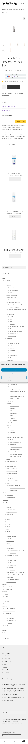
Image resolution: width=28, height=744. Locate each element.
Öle (12, 415)
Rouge (11, 401)
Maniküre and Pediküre (12, 461)
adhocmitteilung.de (6, 721)
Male (8, 601)
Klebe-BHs (12, 562)
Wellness (8, 483)
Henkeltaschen (11, 618)
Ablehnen (14, 373)
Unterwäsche (11, 548)
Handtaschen (8, 613)
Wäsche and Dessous (11, 582)
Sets (11, 292)
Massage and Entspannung (14, 485)
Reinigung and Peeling (15, 389)
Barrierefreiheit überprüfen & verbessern (14, 697)
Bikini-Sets (12, 509)
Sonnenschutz (13, 451)
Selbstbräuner (13, 444)
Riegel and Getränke (12, 468)
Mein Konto (4, 741)
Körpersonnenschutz (16, 456)
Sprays (12, 418)
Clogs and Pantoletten (12, 512)
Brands (6, 594)
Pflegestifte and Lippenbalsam (17, 435)
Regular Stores (10, 495)
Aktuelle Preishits (12, 497)
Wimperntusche (8, 10)
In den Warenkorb (13, 87)
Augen (3, 10)
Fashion (5, 584)
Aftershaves (12, 476)
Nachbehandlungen (12, 473)
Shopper (10, 623)
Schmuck (5, 606)
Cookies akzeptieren (14, 370)
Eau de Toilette (10, 517)
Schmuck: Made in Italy (10, 608)
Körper (9, 403)
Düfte (8, 283)
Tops (9, 543)
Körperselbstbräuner (16, 449)
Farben (11, 299)
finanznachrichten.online (8, 723)
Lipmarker (12, 430)
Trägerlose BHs (13, 565)
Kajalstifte (12, 348)
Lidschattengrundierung (15, 353)
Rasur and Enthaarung (12, 471)
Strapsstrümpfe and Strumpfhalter (16, 572)
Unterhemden (13, 553)
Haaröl (11, 319)
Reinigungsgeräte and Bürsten (18, 391)
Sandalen (9, 531)
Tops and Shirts (10, 541)
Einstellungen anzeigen (14, 377)
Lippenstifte (12, 432)
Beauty (10, 9)
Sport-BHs (12, 538)
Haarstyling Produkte (13, 312)
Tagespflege (14, 420)
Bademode (9, 505)
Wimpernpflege (13, 355)
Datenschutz (15, 380)
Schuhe (6, 625)
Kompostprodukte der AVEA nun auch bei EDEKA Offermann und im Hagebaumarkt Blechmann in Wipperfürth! (14, 690)
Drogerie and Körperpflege (19, 394)
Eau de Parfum (10, 514)
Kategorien (15, 9)
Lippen (9, 425)
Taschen (5, 630)
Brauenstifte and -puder (15, 343)
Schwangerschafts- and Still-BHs (17, 550)
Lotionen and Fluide (14, 480)
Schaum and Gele (15, 398)
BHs (9, 558)
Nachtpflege (14, 413)
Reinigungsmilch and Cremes (17, 396)
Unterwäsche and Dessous (12, 555)
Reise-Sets (12, 324)
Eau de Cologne (13, 287)
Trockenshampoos (14, 333)
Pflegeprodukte (11, 314)
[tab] (14, 102)
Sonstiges (5, 628)
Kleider (8, 521)
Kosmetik (6, 661)
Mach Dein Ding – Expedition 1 (11, 694)
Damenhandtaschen (11, 615)
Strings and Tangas (14, 579)
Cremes (13, 408)
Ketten (8, 519)
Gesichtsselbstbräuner (16, 447)
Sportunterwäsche (12, 536)
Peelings (12, 422)
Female (8, 599)
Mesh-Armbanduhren (9, 587)
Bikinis (9, 507)
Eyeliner (11, 345)
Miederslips (12, 570)
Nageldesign (11, 464)
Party (5, 664)
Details (24, 70)
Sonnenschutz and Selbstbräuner (15, 437)
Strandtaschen (8, 589)
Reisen (5, 667)
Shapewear (10, 567)
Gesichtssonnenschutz (16, 454)
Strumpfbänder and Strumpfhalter (17, 574)
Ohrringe (8, 524)
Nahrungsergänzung (11, 466)
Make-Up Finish (13, 384)
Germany (13, 76)
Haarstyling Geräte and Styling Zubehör (17, 309)
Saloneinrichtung (12, 336)
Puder (11, 386)
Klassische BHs (13, 560)
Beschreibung (5, 102)
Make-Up (21, 93)
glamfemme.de (15, 721)
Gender (6, 596)
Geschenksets (11, 360)
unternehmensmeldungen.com (18, 719)
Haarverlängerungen (16, 307)
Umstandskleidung (11, 546)
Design (5, 656)
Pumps (8, 526)
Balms (11, 478)
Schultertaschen (12, 620)
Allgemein (6, 653)
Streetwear (9, 533)
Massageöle (14, 490)
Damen (6, 502)
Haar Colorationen (12, 297)
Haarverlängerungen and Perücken (17, 304)
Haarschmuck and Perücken (14, 302)
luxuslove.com (18, 723)
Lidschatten (12, 350)
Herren (9, 285)
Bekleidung (5, 500)
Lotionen (13, 410)
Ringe (8, 529)
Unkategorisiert (6, 632)
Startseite (5, 9)
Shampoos (12, 328)
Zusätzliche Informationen (8, 106)
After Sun (12, 439)
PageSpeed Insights (8, 700)
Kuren (11, 321)
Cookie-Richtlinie (9, 380)
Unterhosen (10, 577)
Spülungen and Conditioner (16, 331)
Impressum (20, 380)
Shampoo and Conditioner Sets (17, 326)
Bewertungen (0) (6, 110)
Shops (6, 492)
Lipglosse (12, 427)
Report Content (21, 121)
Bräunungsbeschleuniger (15, 442)
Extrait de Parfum (14, 290)
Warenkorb (21, 740)
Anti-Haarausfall (13, 316)
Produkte (5, 591)
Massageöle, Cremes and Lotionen (17, 488)
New (6, 603)
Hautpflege (21, 9)
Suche (14, 741)
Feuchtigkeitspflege (14, 406)
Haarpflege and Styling (12, 295)
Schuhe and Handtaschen (9, 611)
